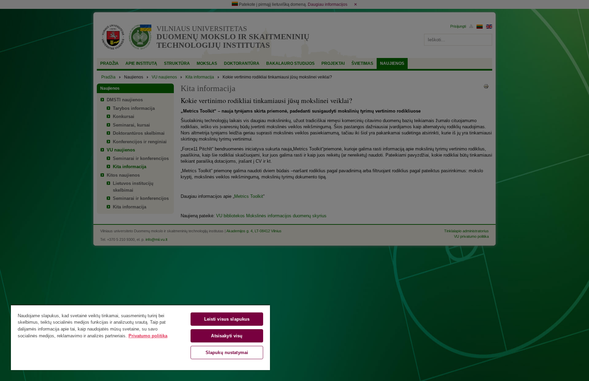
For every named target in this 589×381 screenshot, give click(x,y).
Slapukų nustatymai (227, 352)
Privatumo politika (148, 335)
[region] (140, 337)
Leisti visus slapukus (227, 319)
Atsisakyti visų (226, 335)
